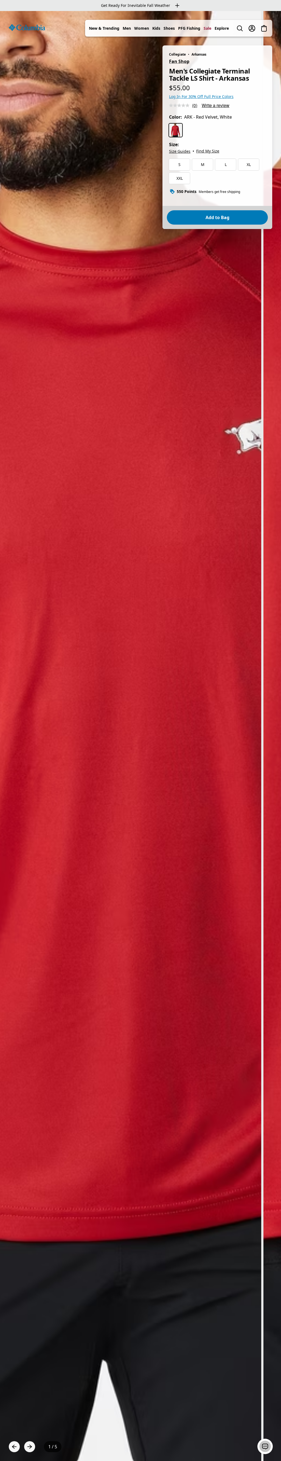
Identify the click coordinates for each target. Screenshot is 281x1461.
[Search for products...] (240, 28)
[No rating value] (180, 105)
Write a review (215, 105)
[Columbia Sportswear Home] (27, 27)
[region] (140, 736)
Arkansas (199, 54)
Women (141, 28)
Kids (156, 28)
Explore (222, 28)
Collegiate (177, 54)
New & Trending (104, 28)
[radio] (175, 130)
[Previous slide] (14, 1446)
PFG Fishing (189, 28)
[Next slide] (29, 1446)
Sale (207, 28)
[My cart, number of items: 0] (264, 28)
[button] (265, 1446)
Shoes (169, 28)
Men (127, 28)
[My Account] (252, 28)
